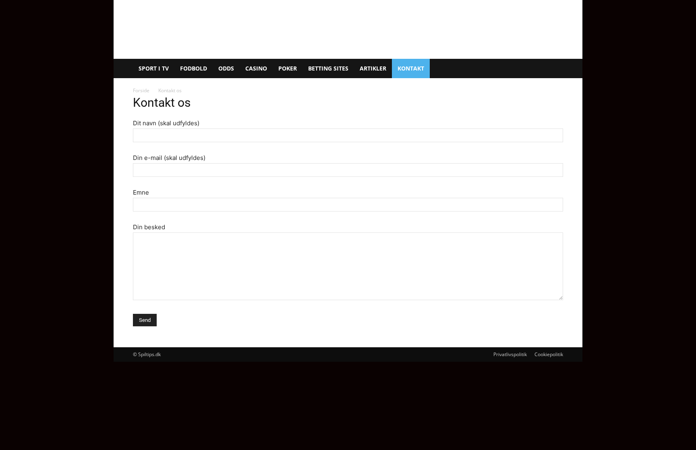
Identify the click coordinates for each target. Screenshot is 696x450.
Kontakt (411, 68)
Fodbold (193, 68)
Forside (141, 90)
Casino (256, 68)
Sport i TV (154, 68)
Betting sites (328, 68)
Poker (287, 68)
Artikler (373, 68)
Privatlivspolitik (510, 354)
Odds (226, 68)
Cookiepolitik (548, 354)
